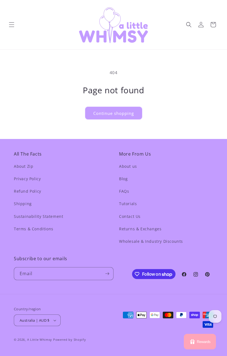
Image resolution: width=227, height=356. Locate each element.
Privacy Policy (27, 178)
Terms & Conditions (33, 228)
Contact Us (130, 216)
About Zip (23, 166)
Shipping (23, 203)
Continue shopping (113, 113)
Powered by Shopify (69, 339)
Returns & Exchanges (140, 228)
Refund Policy (27, 191)
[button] (12, 25)
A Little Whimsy (39, 339)
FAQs (124, 191)
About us (128, 166)
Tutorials (128, 203)
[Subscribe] (107, 273)
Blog (123, 178)
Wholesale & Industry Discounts (151, 241)
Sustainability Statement (38, 216)
